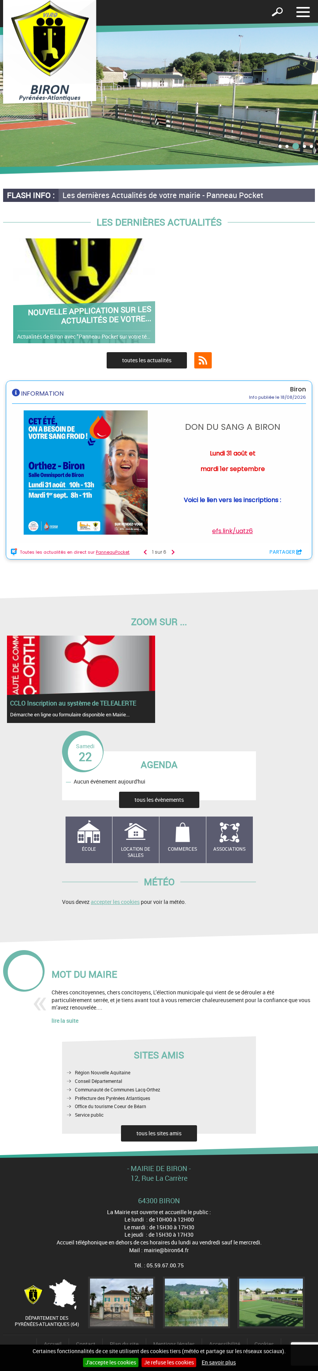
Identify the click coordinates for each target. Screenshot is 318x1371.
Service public (89, 1115)
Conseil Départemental (98, 1081)
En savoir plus (219, 1362)
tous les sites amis (159, 1133)
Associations (229, 849)
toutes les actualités (146, 360)
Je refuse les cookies (169, 1362)
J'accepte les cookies (110, 1362)
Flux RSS (203, 360)
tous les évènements (159, 799)
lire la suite (65, 1020)
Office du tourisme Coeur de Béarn (110, 1106)
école (89, 849)
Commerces (182, 849)
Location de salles (135, 852)
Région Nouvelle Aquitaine (102, 1072)
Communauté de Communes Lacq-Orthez (117, 1089)
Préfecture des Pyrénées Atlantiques (112, 1098)
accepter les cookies (115, 901)
